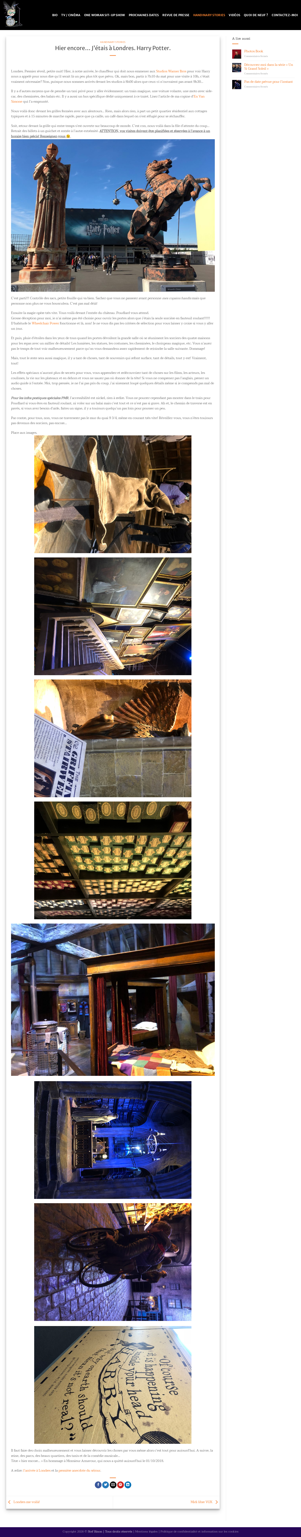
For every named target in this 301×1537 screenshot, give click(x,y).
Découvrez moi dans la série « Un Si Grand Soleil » (268, 67)
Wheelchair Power (45, 323)
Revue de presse (175, 15)
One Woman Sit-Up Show (104, 15)
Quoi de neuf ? (256, 15)
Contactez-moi (285, 15)
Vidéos (234, 15)
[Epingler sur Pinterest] (120, 1484)
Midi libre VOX (202, 1502)
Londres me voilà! (26, 1502)
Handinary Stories (209, 15)
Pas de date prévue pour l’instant (268, 82)
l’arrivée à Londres (37, 1470)
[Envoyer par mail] (113, 1484)
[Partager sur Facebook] (98, 1484)
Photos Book (253, 51)
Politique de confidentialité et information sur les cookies (200, 1531)
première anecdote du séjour (79, 1470)
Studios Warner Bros (171, 71)
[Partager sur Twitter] (105, 1484)
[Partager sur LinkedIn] (127, 1484)
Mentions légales (146, 1531)
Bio (55, 15)
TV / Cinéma (70, 15)
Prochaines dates (144, 15)
